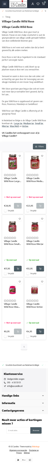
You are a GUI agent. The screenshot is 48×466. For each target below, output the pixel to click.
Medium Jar (28, 123)
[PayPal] (24, 460)
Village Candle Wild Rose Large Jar (12, 180)
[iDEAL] (18, 460)
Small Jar (39, 123)
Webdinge (35, 446)
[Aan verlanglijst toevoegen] (19, 155)
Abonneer (36, 430)
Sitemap (27, 453)
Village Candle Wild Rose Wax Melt (11, 306)
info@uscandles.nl (14, 386)
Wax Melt (14, 126)
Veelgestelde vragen (15, 379)
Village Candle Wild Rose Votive (34, 305)
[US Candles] (18, 4)
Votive (25, 126)
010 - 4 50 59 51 (14, 382)
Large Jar (18, 123)
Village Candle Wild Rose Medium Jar (35, 180)
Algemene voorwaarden (18, 450)
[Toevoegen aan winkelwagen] (18, 268)
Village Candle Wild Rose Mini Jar (35, 242)
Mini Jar (5, 126)
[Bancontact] (30, 460)
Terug (7, 17)
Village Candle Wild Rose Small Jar (11, 243)
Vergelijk (11, 210)
